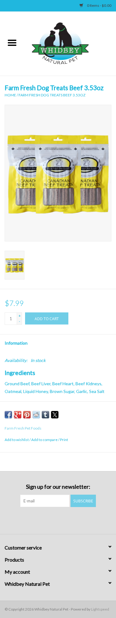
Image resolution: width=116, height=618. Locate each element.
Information (16, 343)
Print (64, 439)
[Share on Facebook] (8, 414)
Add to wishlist (17, 439)
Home (10, 95)
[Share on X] (54, 414)
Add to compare (44, 439)
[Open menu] (12, 42)
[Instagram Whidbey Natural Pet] (63, 520)
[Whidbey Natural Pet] (70, 43)
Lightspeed (100, 609)
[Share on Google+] (17, 414)
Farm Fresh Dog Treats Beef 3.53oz (52, 95)
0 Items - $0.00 (98, 5)
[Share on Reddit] (36, 414)
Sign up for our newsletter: (58, 486)
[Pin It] (27, 414)
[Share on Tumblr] (45, 414)
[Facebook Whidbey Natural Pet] (53, 520)
